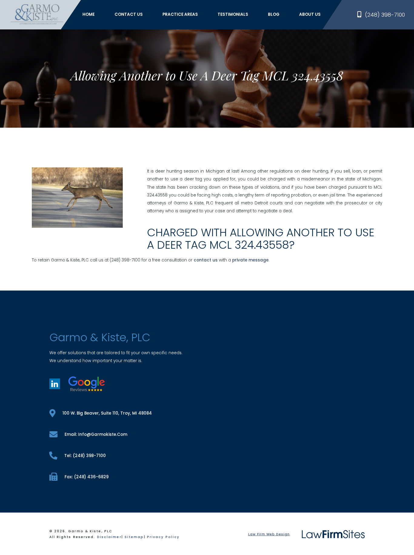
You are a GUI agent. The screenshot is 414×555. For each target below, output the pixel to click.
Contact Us (129, 14)
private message (250, 260)
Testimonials (233, 14)
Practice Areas (180, 14)
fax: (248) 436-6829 (87, 477)
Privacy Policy (163, 537)
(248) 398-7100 (385, 14)
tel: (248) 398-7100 (85, 456)
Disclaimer (109, 537)
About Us (310, 14)
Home (88, 14)
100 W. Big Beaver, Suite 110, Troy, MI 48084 (107, 413)
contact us (206, 260)
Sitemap (134, 537)
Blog (273, 14)
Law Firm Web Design (269, 534)
